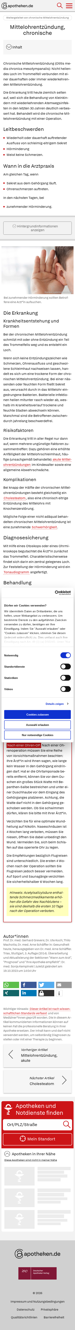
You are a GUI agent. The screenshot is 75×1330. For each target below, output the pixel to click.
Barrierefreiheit (54, 1317)
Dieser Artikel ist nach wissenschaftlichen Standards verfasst (37, 1011)
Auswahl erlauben (37, 724)
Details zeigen (55, 703)
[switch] (65, 666)
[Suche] (60, 6)
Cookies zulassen (37, 714)
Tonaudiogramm (16, 572)
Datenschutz (25, 1309)
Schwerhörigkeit (44, 527)
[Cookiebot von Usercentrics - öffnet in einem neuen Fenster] (55, 592)
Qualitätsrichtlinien (24, 1317)
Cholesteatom (14, 498)
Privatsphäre (49, 1309)
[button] (11, 985)
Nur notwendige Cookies (37, 735)
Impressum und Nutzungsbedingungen (38, 1302)
